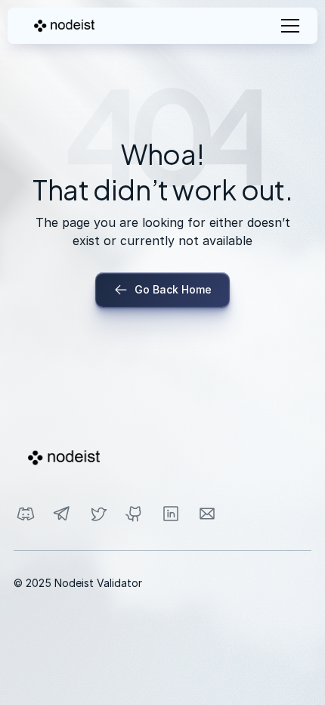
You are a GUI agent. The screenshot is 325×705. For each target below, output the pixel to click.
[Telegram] (62, 514)
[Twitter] (98, 514)
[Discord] (26, 514)
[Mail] (207, 514)
